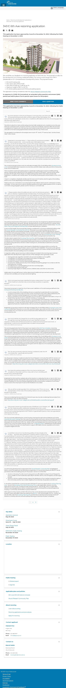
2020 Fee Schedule (44, 328)
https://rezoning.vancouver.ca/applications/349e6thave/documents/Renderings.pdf (31, 400)
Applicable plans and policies (15, 591)
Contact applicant (12, 622)
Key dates (9, 512)
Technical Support (8, 680)
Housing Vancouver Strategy (52, 234)
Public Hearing (10, 536)
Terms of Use (6, 674)
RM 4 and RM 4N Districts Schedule (19, 595)
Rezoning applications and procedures (20, 612)
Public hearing (10, 578)
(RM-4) (35, 493)
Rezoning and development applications (21, 20)
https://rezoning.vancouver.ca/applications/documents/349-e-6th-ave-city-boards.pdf (36, 364)
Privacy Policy (7, 676)
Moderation (6, 685)
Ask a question (48, 101)
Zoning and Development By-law (13, 289)
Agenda (12, 585)
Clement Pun (10, 626)
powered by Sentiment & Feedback (13, 687)
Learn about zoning (14, 608)
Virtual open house (11, 520)
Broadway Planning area (24, 494)
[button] (4, 30)
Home (7, 20)
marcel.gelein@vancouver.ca (17, 655)
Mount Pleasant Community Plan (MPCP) (18, 230)
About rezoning (11, 605)
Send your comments (18, 101)
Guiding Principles (39, 423)
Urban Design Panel (12, 525)
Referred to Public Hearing (14, 531)
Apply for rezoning (14, 615)
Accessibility (6, 678)
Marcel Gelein (10, 645)
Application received (12, 515)
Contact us (9, 641)
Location (9, 544)
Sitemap (5, 683)
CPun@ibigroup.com (15, 635)
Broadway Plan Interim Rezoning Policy (25, 485)
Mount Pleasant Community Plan (40, 468)
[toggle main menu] (3, 6)
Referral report (14, 581)
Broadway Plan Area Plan (27, 238)
